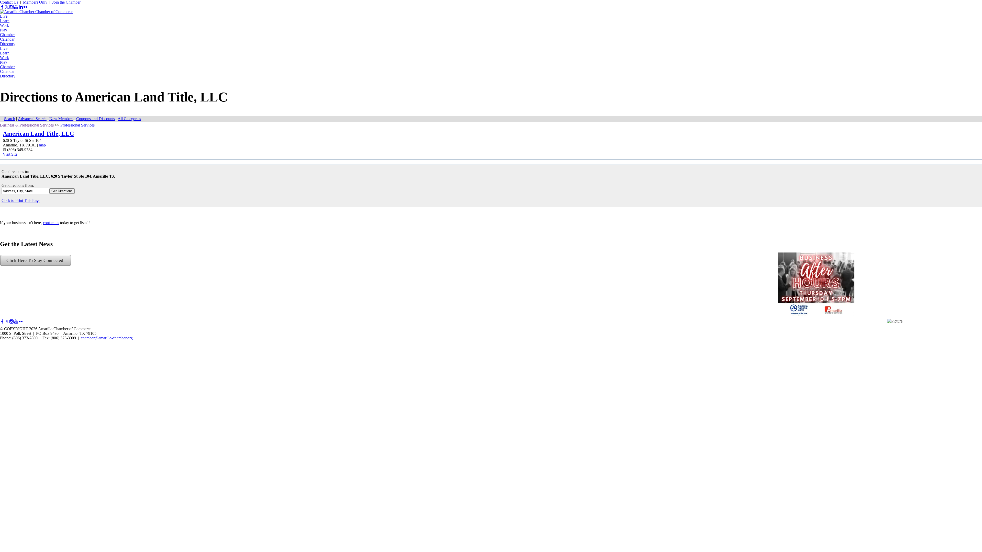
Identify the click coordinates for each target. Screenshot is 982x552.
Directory (7, 44)
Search (9, 119)
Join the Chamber (66, 2)
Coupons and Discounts (95, 119)
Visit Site (10, 154)
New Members (61, 119)
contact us (51, 223)
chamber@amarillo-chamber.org (107, 338)
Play (3, 30)
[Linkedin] (21, 7)
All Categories (129, 119)
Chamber (7, 34)
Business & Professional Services (27, 125)
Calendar (7, 39)
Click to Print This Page (21, 200)
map (42, 145)
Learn (4, 21)
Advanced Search (32, 119)
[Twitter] (7, 7)
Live (3, 16)
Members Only (35, 2)
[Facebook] (2, 7)
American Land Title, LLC (38, 133)
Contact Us (9, 2)
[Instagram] (11, 7)
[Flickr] (25, 7)
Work (4, 25)
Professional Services (77, 125)
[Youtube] (16, 7)
